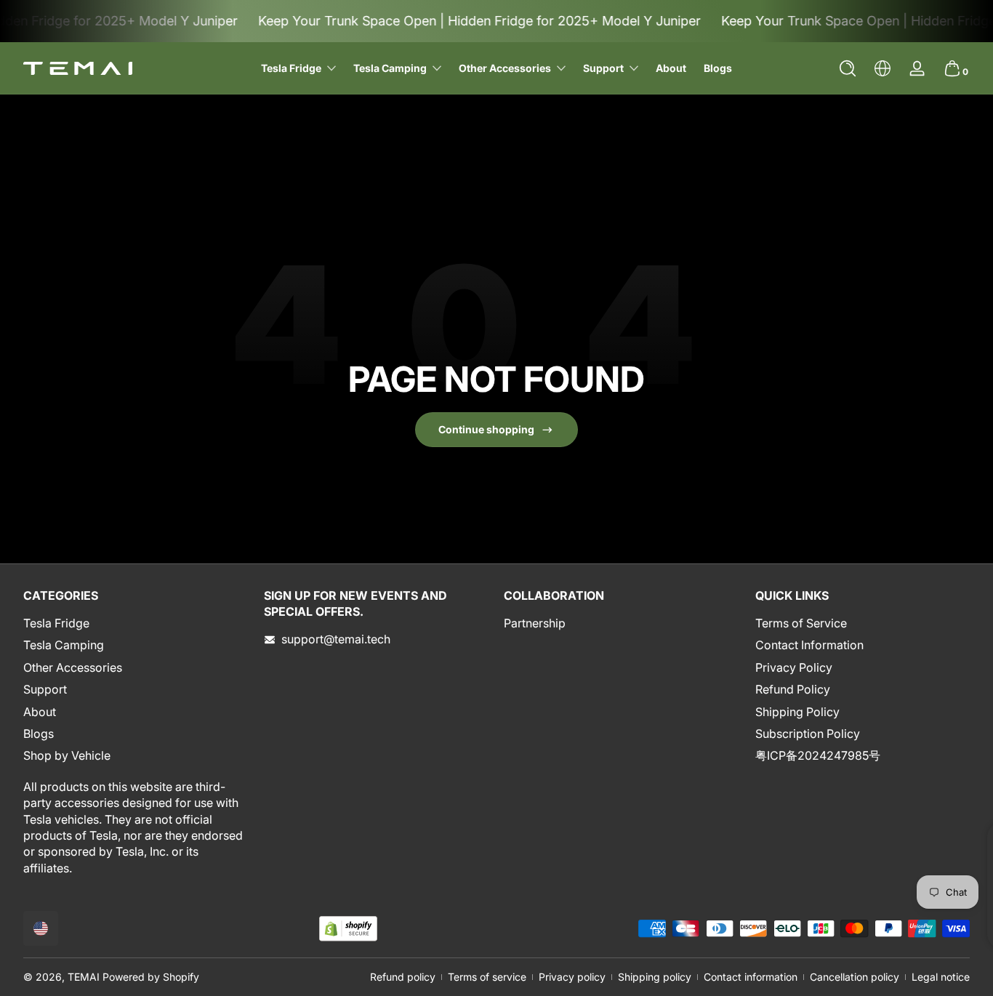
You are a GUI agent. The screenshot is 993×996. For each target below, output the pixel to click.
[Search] (847, 68)
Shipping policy (654, 977)
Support (603, 68)
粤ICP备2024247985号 (817, 756)
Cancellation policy (854, 977)
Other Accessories (72, 667)
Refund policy (402, 977)
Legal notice (941, 977)
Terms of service (487, 977)
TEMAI (84, 977)
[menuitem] (136, 623)
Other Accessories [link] (505, 68)
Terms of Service (801, 623)
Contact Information (809, 645)
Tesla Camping (63, 645)
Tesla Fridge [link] (291, 68)
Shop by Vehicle (66, 756)
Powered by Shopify (150, 977)
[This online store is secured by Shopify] (348, 928)
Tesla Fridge (56, 623)
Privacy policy (572, 977)
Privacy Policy (793, 667)
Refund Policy (792, 690)
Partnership (535, 623)
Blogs (38, 733)
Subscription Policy (807, 733)
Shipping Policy (797, 711)
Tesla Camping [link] (390, 68)
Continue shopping (486, 429)
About (39, 711)
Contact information (750, 977)
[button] (847, 68)
